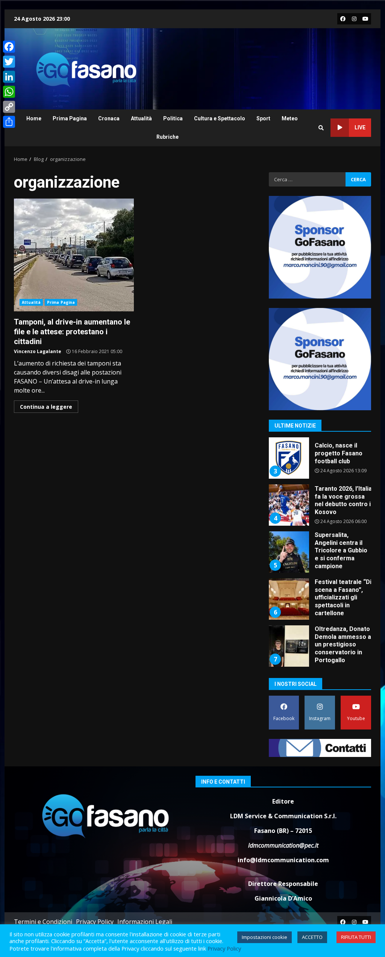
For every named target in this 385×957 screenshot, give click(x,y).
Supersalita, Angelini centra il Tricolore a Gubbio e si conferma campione (288, 505)
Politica (173, 118)
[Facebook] (9, 46)
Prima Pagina (70, 118)
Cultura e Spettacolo (219, 118)
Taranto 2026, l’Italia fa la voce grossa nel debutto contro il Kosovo (288, 458)
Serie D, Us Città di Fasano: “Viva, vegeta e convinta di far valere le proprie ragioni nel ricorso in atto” (288, 646)
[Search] (321, 128)
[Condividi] (9, 121)
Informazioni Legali (144, 922)
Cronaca (109, 118)
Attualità (141, 118)
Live (360, 127)
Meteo (290, 118)
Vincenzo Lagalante (37, 351)
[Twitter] (9, 61)
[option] (320, 460)
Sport (263, 118)
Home (33, 118)
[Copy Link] (9, 106)
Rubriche (167, 137)
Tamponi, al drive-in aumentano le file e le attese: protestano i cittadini (74, 255)
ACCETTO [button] (312, 937)
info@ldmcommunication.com (283, 860)
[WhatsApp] (9, 91)
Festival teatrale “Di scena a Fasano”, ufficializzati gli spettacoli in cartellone (288, 552)
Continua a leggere (46, 406)
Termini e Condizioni (43, 922)
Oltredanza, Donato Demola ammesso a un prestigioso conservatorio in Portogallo (288, 599)
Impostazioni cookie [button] (264, 937)
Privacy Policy (95, 922)
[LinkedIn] (9, 76)
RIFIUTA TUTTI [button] (356, 937)
